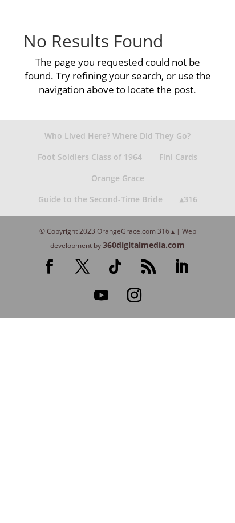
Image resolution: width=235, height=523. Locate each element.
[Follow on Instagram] (134, 295)
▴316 (188, 199)
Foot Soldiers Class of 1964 (90, 156)
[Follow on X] (82, 267)
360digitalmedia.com (144, 244)
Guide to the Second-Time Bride (100, 199)
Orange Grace (117, 178)
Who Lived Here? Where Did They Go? (117, 135)
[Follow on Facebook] (49, 267)
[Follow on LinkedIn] (181, 267)
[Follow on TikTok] (115, 267)
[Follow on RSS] (148, 267)
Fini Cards (178, 156)
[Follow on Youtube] (101, 295)
